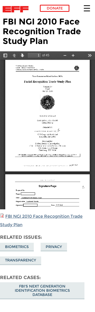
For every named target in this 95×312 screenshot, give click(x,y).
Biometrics (17, 246)
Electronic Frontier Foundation (17, 9)
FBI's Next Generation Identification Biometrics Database (42, 290)
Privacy (54, 246)
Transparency (20, 260)
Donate (55, 8)
